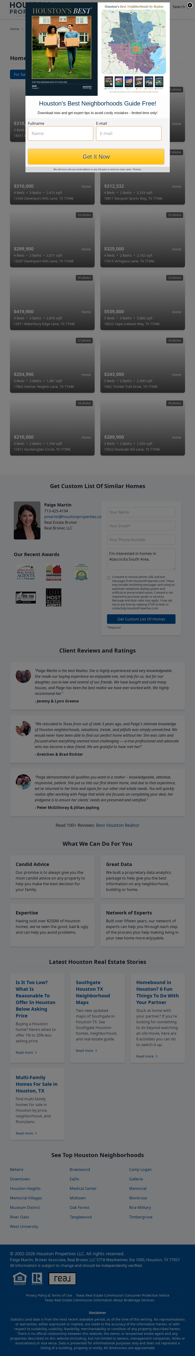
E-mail (101, 123)
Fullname (36, 123)
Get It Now (96, 156)
